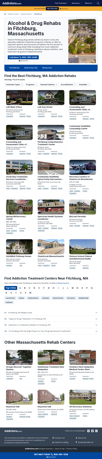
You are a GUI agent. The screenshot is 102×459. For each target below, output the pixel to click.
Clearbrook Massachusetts (51, 256)
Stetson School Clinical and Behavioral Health (80, 257)
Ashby (21, 298)
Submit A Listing (61, 442)
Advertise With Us (85, 442)
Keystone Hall (12, 406)
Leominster (10, 298)
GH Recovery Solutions (80, 406)
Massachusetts (26, 14)
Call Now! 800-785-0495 (23, 57)
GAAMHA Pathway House (18, 256)
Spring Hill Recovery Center (16, 217)
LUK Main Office (14, 107)
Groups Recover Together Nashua (18, 368)
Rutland (9, 302)
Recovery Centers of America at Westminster (81, 178)
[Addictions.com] (5, 14)
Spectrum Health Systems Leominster (50, 217)
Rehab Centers (13, 14)
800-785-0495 (52, 8)
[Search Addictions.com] (98, 3)
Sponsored (64, 8)
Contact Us (60, 438)
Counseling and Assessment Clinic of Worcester (16, 144)
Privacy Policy (72, 449)
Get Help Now (39, 8)
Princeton (71, 298)
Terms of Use (60, 449)
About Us (82, 438)
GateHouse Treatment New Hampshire (51, 368)
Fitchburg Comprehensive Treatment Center (50, 143)
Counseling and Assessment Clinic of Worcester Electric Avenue (82, 109)
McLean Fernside (77, 216)
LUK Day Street (45, 107)
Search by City (31, 67)
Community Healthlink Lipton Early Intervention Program (50, 179)
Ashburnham (33, 298)
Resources (47, 67)
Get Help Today (51, 454)
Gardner (45, 298)
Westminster (58, 298)
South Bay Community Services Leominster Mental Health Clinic (17, 179)
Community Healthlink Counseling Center (79, 127)
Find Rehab (14, 67)
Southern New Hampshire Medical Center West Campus (81, 369)
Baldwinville (83, 298)
